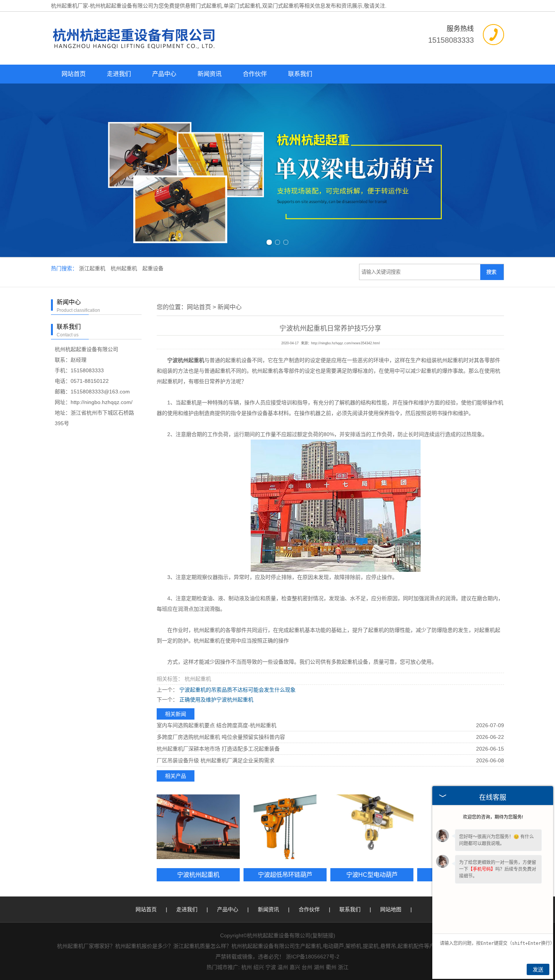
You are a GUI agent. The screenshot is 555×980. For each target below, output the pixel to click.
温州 (283, 967)
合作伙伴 (255, 74)
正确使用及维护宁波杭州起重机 (215, 700)
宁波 (270, 967)
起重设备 (152, 268)
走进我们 (119, 74)
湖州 (319, 967)
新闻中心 (229, 307)
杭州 (246, 967)
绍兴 (258, 967)
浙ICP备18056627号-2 (312, 957)
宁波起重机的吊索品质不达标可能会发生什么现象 (237, 690)
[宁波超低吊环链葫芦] (285, 826)
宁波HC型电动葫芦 (372, 874)
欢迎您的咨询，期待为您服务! (493, 817)
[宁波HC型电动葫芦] (371, 826)
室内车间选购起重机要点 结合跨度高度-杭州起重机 (216, 725)
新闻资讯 (209, 74)
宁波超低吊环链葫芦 (285, 874)
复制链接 (322, 935)
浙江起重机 (93, 268)
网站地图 (390, 909)
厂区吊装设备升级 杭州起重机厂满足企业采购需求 (215, 760)
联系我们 (300, 74)
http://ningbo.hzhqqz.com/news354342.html (345, 343)
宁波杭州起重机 (198, 874)
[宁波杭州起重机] (198, 826)
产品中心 (164, 74)
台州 (307, 967)
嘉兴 (295, 967)
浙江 (343, 967)
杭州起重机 (125, 268)
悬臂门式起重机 (203, 6)
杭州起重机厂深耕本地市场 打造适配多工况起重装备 (218, 749)
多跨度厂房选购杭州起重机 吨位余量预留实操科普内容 (221, 737)
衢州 (331, 967)
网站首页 (74, 74)
